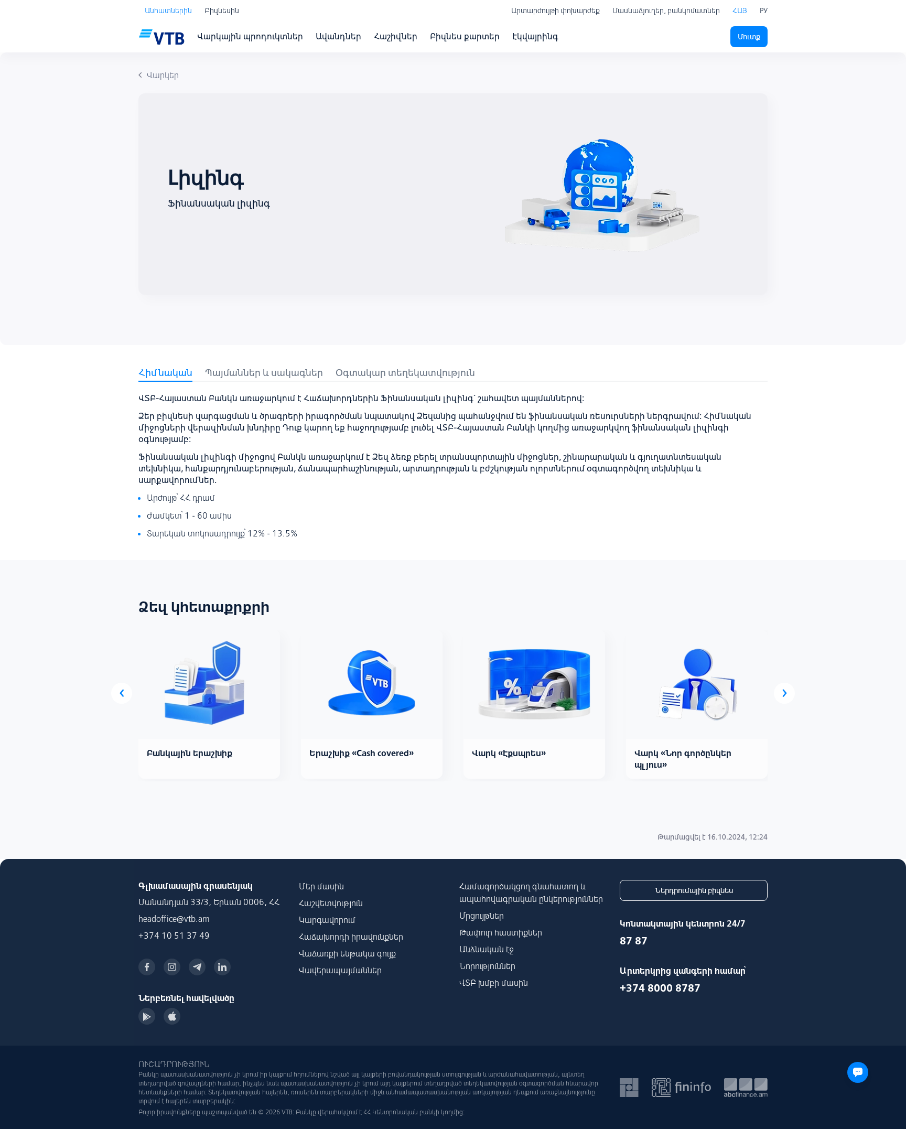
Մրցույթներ (481, 915)
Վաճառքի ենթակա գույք (347, 953)
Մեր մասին (321, 886)
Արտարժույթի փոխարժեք (555, 10)
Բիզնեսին (221, 10)
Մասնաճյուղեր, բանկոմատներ (666, 10)
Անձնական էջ (486, 949)
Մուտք (749, 36)
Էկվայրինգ (535, 36)
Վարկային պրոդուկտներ (250, 36)
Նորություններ (487, 966)
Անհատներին (168, 10)
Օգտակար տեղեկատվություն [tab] (405, 373)
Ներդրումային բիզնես (694, 890)
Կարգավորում (327, 920)
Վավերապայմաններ (340, 970)
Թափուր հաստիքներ (500, 932)
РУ (764, 10)
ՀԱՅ (739, 10)
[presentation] (121, 693)
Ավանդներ (338, 36)
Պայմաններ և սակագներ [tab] (264, 373)
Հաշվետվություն (331, 903)
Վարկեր (163, 75)
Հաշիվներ (395, 36)
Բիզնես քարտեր (465, 36)
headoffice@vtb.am (174, 918)
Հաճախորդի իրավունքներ (351, 936)
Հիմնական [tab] (165, 373)
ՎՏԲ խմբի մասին (493, 982)
